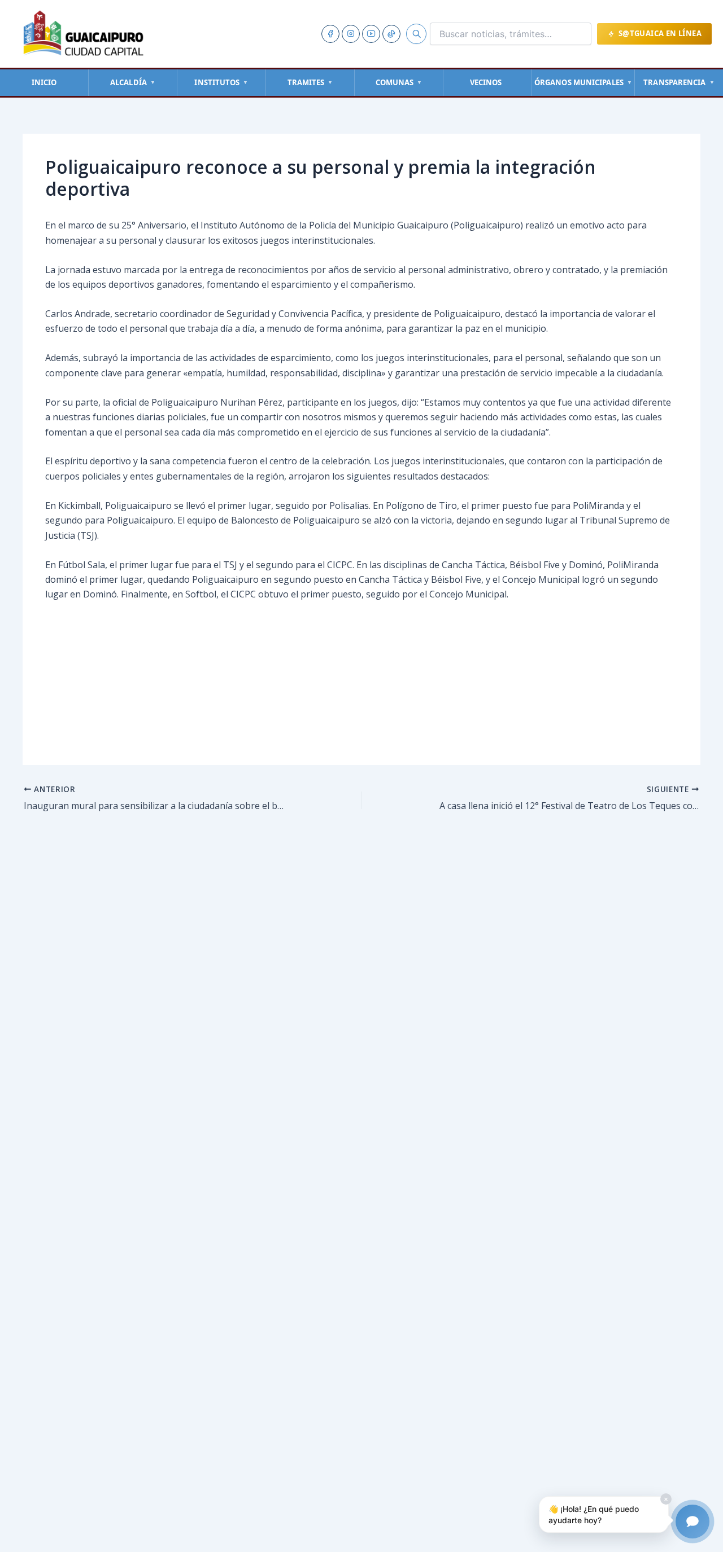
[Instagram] (351, 34)
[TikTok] (391, 34)
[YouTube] (371, 34)
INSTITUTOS (221, 82)
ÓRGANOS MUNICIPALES (583, 82)
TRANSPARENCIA (678, 82)
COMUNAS (399, 82)
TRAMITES (310, 82)
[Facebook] (330, 34)
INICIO (44, 82)
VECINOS (486, 82)
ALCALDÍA (132, 82)
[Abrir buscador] (416, 34)
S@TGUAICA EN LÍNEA (660, 33)
